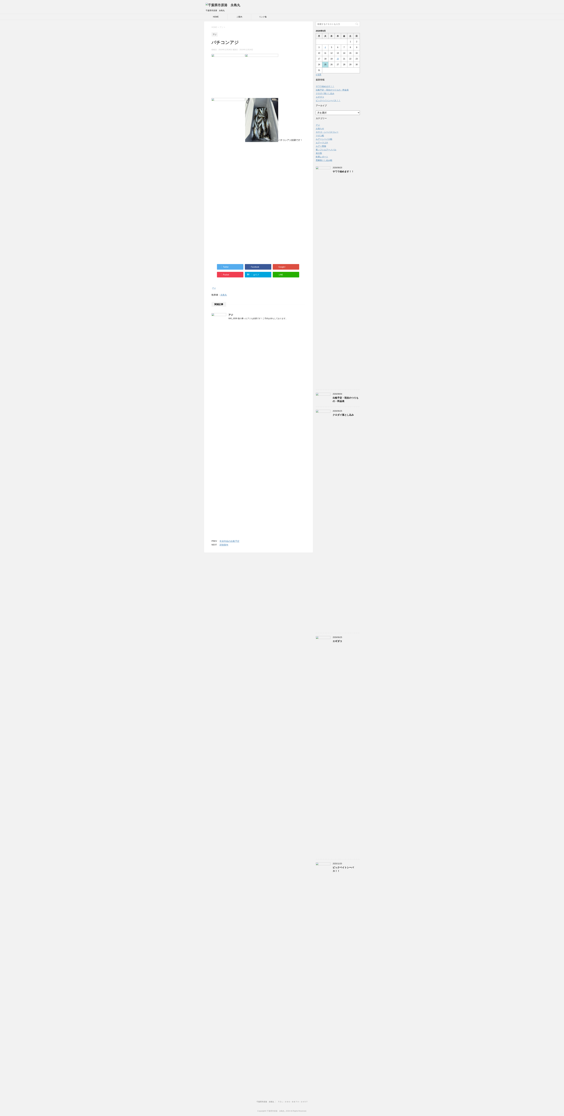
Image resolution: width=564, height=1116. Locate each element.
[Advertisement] (259, 176)
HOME (216, 17)
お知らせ (320, 128)
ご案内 (239, 17)
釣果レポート (322, 157)
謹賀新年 (224, 545)
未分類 (319, 153)
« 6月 (318, 74)
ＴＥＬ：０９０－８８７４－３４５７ (293, 1102)
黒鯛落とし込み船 (324, 160)
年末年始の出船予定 (229, 541)
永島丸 (223, 295)
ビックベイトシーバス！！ (328, 100)
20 (338, 59)
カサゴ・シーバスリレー (327, 132)
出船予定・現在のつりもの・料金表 (332, 90)
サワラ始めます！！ (325, 86)
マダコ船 (320, 135)
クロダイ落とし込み (325, 93)
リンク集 (263, 17)
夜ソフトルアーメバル (326, 149)
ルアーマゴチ (322, 142)
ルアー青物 (321, 146)
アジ (214, 288)
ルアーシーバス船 (324, 139)
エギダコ (320, 97)
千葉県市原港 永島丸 (265, 1102)
